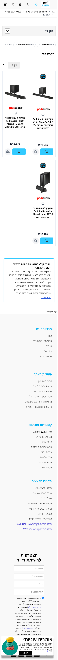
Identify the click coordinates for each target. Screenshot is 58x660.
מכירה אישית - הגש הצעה (40, 503)
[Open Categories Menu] (53, 4)
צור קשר (48, 351)
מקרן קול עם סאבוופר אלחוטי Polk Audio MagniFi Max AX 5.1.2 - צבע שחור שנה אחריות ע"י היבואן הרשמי (15, 125)
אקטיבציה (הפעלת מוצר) (40, 519)
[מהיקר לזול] (4, 65)
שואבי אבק (47, 442)
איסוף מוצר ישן (45, 381)
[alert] (27, 645)
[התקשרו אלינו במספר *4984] (36, 4)
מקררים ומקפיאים (44, 436)
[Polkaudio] (43, 109)
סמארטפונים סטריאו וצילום (36, 11)
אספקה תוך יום (45, 513)
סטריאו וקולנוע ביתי (13, 11)
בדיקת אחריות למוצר (42, 386)
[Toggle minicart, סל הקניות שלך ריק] (5, 4)
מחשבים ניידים (45, 462)
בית (53, 11)
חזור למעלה (52, 312)
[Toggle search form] (27, 4)
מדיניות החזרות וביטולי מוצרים (38, 401)
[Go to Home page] (45, 4)
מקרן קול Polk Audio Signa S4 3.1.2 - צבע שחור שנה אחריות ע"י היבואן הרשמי (43, 124)
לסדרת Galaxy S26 (42, 431)
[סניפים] (20, 4)
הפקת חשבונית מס (43, 391)
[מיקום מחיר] (14, 65)
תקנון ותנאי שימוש (43, 488)
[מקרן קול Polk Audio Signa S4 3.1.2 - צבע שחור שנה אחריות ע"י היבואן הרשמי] (42, 93)
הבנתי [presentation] (25, 652)
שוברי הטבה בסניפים (42, 493)
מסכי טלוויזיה (46, 457)
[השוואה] (35, 151)
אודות (49, 336)
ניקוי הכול (8, 44)
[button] (12, 4)
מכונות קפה (46, 467)
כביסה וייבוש (46, 452)
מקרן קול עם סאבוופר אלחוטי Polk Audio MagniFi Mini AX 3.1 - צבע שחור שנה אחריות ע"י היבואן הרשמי (43, 216)
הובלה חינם (46, 498)
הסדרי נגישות (45, 356)
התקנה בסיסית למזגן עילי (40, 508)
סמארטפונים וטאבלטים (41, 447)
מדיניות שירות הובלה (42, 341)
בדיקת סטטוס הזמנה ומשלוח (38, 407)
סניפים (49, 346)
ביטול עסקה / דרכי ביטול (40, 396)
